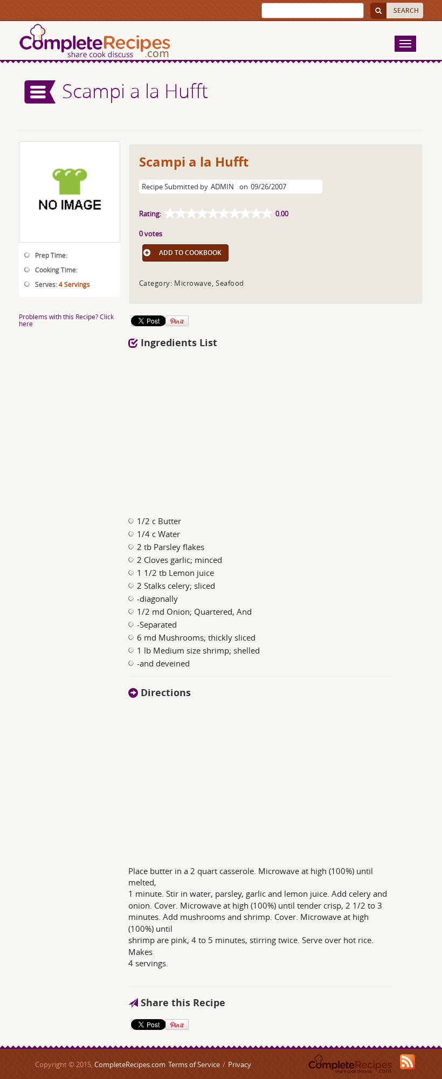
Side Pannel (40, 92)
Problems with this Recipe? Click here (66, 320)
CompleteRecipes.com (129, 1064)
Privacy (239, 1064)
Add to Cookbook (190, 252)
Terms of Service (194, 1064)
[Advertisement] (276, 429)
